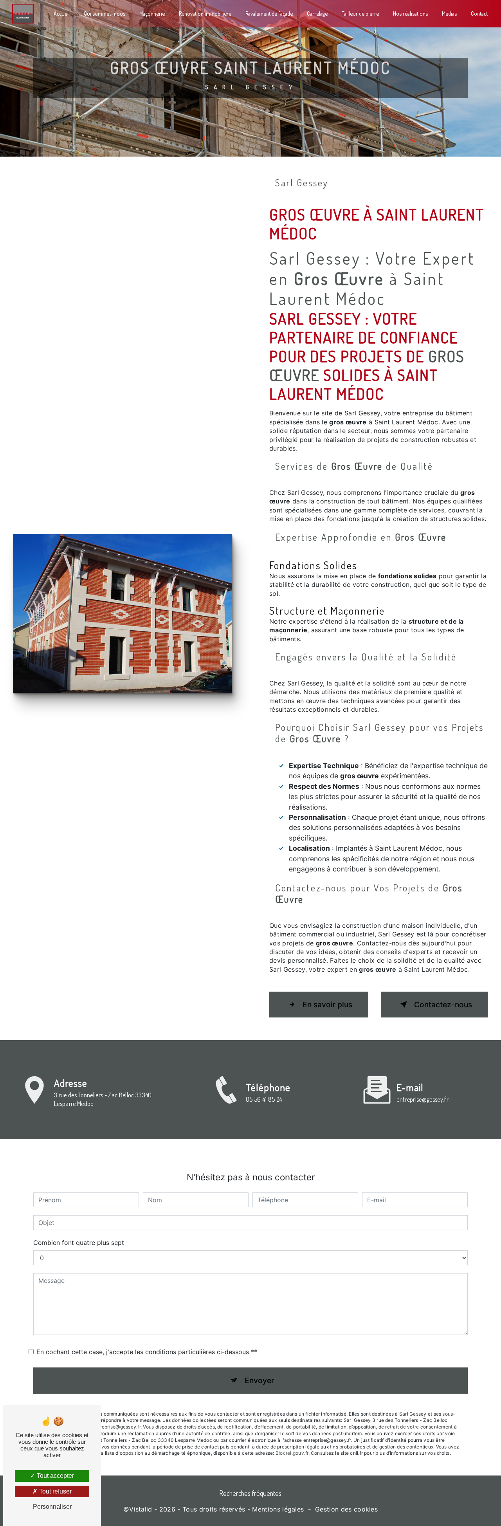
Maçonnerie (152, 13)
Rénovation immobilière (205, 13)
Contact (479, 13)
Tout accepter (54, 1475)
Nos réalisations (410, 13)
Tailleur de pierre (360, 13)
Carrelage (317, 13)
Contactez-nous (443, 1004)
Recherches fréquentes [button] (250, 1493)
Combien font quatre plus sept (78, 1242)
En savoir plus (327, 1004)
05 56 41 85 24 (264, 1099)
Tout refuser (55, 1491)
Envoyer (259, 1380)
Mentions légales (278, 1509)
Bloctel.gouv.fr (292, 1453)
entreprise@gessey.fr (422, 1099)
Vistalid (140, 1509)
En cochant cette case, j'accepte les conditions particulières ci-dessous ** (146, 1352)
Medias (449, 13)
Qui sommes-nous (104, 13)
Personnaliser (52, 1506)
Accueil (62, 13)
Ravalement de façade (269, 13)
